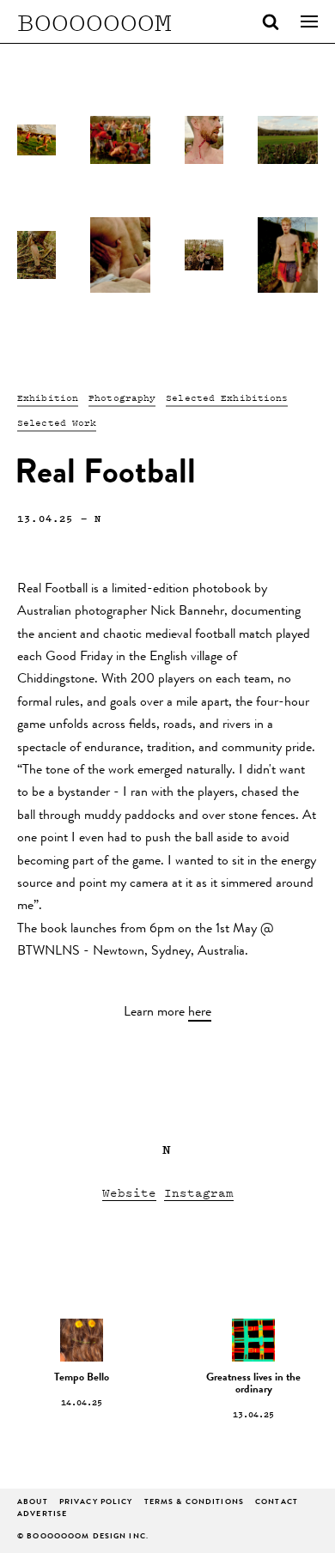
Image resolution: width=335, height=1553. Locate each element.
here (199, 1013)
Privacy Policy (96, 1503)
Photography (121, 397)
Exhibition (47, 397)
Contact (276, 1503)
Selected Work (56, 422)
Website (129, 1192)
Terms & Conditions (194, 1503)
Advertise (42, 1515)
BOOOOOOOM (94, 21)
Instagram (199, 1192)
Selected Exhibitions (227, 397)
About (32, 1503)
